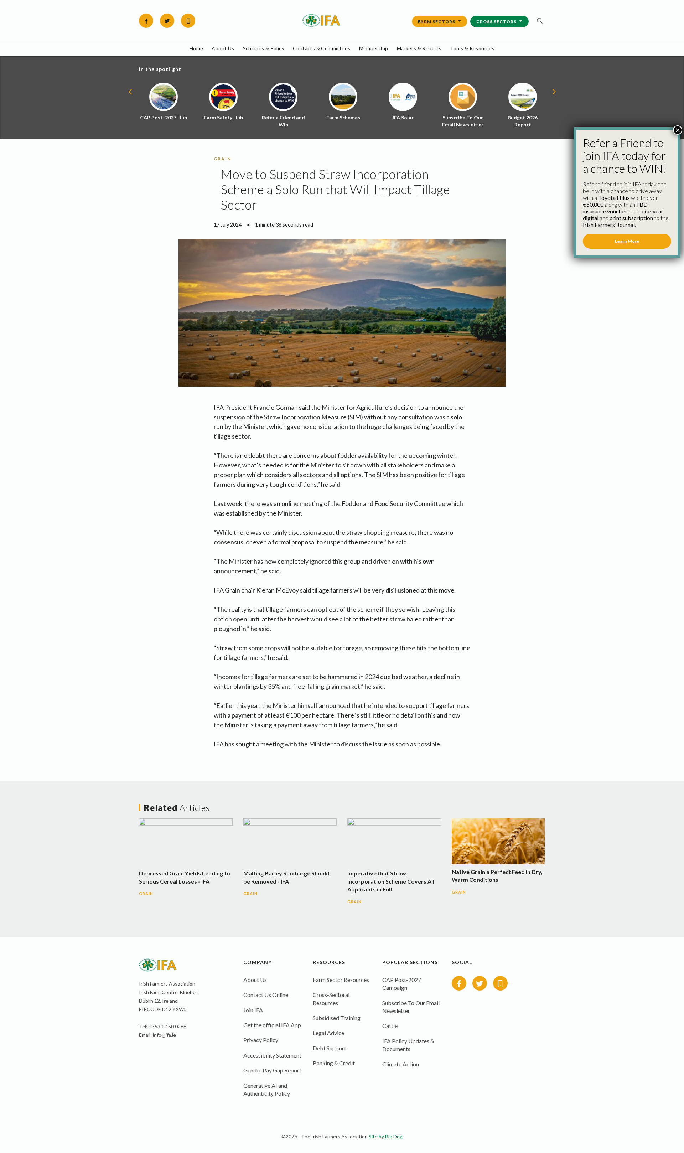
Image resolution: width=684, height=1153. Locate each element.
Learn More (627, 241)
